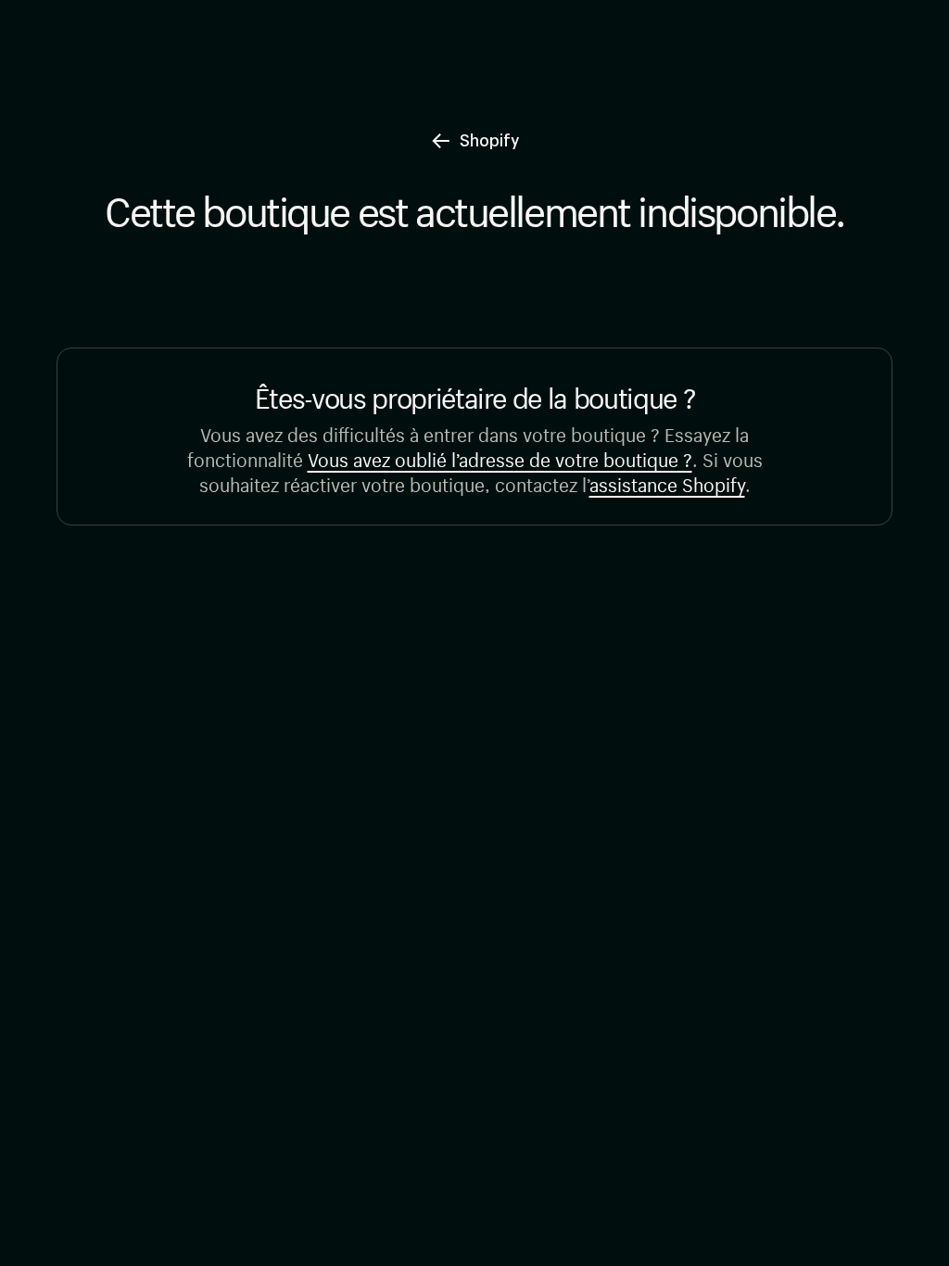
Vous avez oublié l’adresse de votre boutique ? (500, 457)
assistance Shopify (667, 482)
